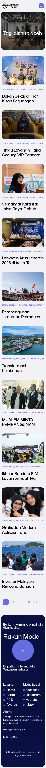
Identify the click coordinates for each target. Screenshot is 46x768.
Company (6, 89)
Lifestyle (36, 521)
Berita (5, 143)
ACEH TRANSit (8, 359)
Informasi (30, 143)
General (23, 89)
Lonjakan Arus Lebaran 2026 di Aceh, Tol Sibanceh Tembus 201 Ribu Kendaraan (23, 265)
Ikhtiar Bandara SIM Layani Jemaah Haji (20, 476)
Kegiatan (40, 143)
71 (29, 602)
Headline (33, 89)
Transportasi (24, 251)
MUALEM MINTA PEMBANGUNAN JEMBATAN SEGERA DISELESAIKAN (21, 427)
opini (30, 575)
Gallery (15, 89)
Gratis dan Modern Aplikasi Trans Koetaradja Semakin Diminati (20, 535)
